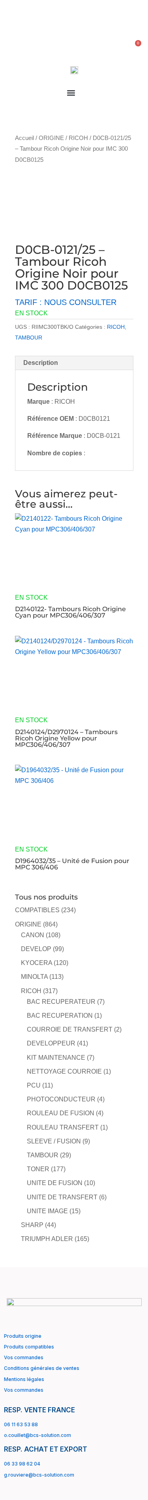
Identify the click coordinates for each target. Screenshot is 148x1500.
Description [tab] (40, 362)
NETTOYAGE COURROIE (64, 1071)
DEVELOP (36, 949)
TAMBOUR (28, 337)
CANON (32, 935)
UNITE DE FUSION (54, 1183)
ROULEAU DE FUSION (60, 1113)
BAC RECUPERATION (60, 1015)
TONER (38, 1169)
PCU (34, 1085)
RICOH (78, 138)
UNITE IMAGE (47, 1211)
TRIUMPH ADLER (47, 1238)
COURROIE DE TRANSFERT (69, 1029)
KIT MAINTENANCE (56, 1057)
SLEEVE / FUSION (54, 1141)
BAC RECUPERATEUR (61, 1001)
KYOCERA (36, 962)
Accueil (24, 138)
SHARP (32, 1225)
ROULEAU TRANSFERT (63, 1127)
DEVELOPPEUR (51, 1043)
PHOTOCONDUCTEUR (61, 1099)
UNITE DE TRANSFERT (62, 1197)
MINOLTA (34, 976)
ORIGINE (51, 138)
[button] (71, 92)
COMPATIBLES (37, 910)
